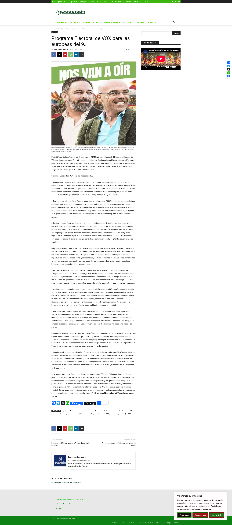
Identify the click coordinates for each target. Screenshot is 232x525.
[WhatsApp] (70, 54)
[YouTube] (179, 1)
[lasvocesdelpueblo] (71, 12)
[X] (59, 54)
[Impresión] (81, 54)
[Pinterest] (65, 54)
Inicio (53, 29)
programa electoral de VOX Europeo (76, 414)
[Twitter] (169, 1)
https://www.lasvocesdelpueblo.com (79, 460)
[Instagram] (175, 1)
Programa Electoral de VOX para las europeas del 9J (108, 414)
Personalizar (184, 515)
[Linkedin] (76, 54)
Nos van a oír (57, 414)
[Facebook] (172, 1)
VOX (129, 414)
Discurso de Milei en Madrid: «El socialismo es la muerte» (70, 444)
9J (63, 411)
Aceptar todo (217, 515)
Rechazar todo (200, 515)
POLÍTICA (60, 29)
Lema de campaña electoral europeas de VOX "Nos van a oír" (111, 411)
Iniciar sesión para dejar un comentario (66, 482)
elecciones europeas (81, 411)
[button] (174, 22)
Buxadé (69, 411)
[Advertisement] (136, 12)
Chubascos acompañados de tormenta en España (119, 444)
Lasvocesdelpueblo (61, 49)
